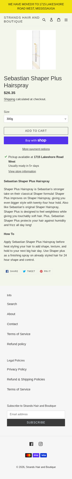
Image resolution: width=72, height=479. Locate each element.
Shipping (9, 99)
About (11, 314)
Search (12, 304)
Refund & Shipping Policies (26, 379)
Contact (12, 324)
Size (6, 111)
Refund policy (16, 344)
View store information (22, 171)
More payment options (36, 149)
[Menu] (66, 19)
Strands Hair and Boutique (22, 19)
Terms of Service (18, 334)
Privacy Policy (17, 369)
